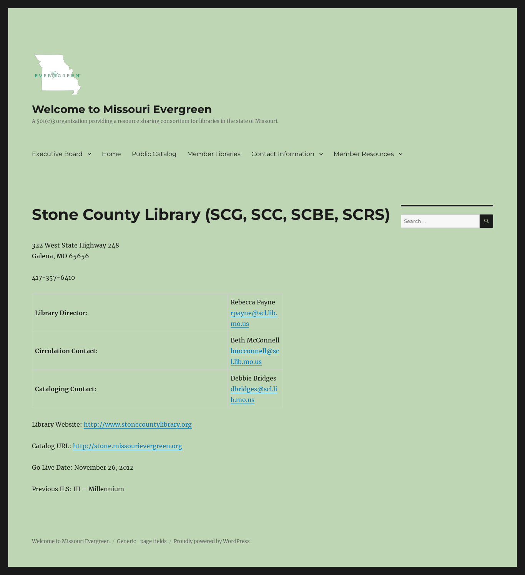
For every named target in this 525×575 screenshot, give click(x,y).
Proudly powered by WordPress (212, 541)
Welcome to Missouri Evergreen (122, 109)
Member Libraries (214, 154)
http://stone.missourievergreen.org (127, 446)
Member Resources (364, 154)
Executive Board (57, 154)
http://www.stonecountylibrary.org (138, 424)
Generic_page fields (142, 541)
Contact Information (282, 154)
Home (111, 154)
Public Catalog (154, 154)
